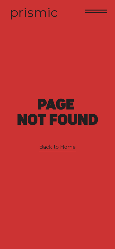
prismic (34, 12)
